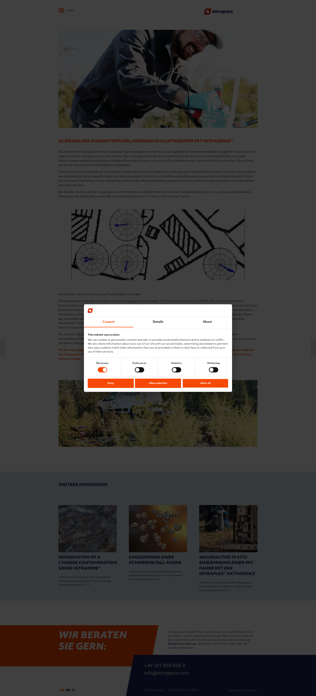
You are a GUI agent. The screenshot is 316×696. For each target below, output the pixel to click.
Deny (110, 383)
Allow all (205, 383)
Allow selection (158, 383)
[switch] (139, 369)
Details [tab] (158, 322)
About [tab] (207, 322)
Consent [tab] (109, 322)
